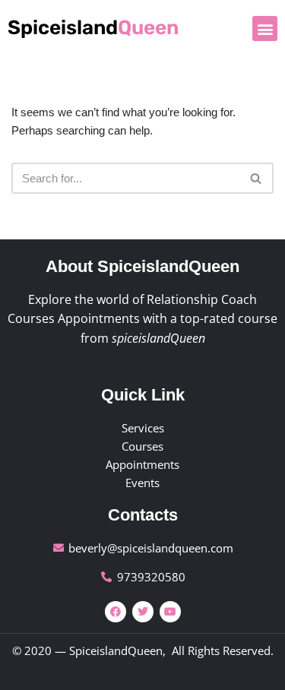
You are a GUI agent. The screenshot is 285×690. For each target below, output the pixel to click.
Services (143, 427)
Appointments (142, 464)
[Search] (256, 178)
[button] (264, 28)
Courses (142, 446)
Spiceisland (93, 28)
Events (142, 482)
